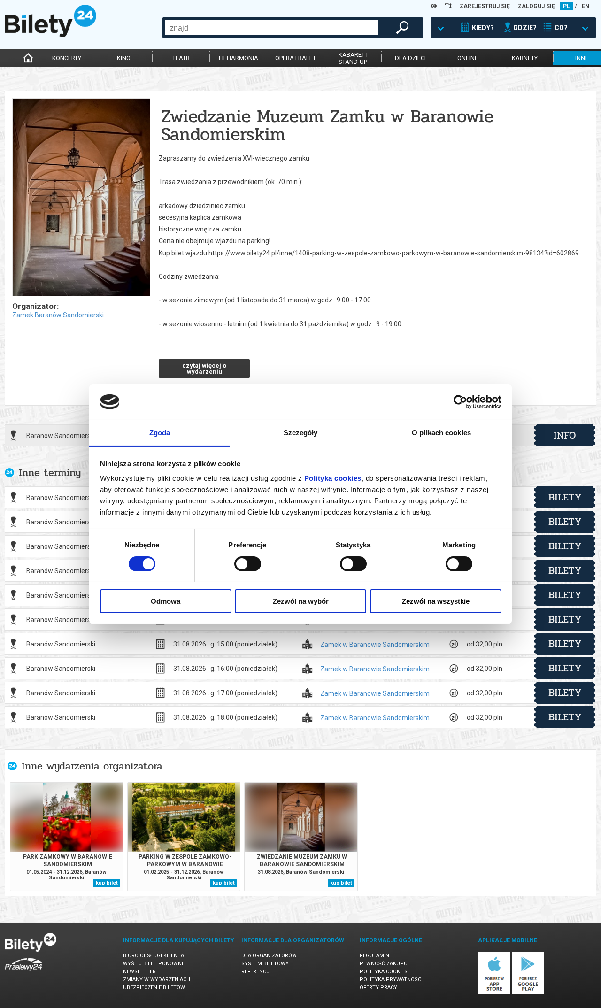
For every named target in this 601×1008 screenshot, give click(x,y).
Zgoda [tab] (159, 433)
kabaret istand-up (353, 58)
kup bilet (107, 883)
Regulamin (374, 956)
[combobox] (271, 27)
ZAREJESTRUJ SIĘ (485, 6)
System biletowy (265, 964)
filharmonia (238, 58)
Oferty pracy (378, 988)
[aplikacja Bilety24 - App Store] (494, 992)
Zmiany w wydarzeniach (156, 980)
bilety (565, 497)
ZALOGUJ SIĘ (536, 6)
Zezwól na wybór (301, 601)
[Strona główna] (50, 34)
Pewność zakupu (384, 964)
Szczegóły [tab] (301, 433)
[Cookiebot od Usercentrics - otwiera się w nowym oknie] (460, 402)
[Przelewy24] (23, 973)
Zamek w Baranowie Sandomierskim (375, 644)
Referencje (256, 972)
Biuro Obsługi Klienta (153, 956)
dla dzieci (410, 58)
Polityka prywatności (391, 980)
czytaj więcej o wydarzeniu (204, 368)
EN (585, 6)
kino (124, 58)
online (467, 58)
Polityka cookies (384, 972)
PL (566, 6)
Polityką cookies (333, 478)
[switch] (247, 563)
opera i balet (295, 58)
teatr (181, 58)
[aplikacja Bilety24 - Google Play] (528, 992)
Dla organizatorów (269, 956)
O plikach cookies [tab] (441, 433)
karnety (525, 58)
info (565, 435)
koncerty (66, 58)
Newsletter (139, 972)
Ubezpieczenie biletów (154, 988)
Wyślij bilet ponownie (154, 964)
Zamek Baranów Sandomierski (58, 315)
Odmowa (165, 601)
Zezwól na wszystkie (436, 601)
